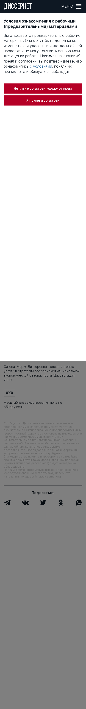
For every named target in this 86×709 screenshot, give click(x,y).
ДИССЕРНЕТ (18, 7)
